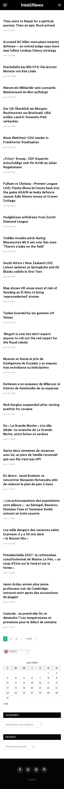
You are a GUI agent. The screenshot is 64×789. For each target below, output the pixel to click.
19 (24, 688)
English (12, 651)
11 (16, 683)
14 (40, 683)
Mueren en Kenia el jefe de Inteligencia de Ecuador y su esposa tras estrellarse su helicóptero (30, 363)
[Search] (59, 5)
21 (40, 688)
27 (32, 693)
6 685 (29, 639)
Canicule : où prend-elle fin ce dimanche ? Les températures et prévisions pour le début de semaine (30, 618)
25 (15, 693)
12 (24, 683)
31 (7, 698)
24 (7, 693)
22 (48, 688)
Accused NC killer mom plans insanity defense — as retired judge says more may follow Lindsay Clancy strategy (31, 46)
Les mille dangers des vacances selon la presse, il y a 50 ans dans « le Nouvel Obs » (31, 534)
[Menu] (5, 5)
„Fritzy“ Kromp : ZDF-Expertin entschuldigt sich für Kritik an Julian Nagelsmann (30, 163)
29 (48, 693)
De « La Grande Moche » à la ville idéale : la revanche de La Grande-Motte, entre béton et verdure (28, 430)
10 (7, 683)
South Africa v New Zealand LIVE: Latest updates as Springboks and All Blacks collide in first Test (31, 267)
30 (56, 693)
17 (7, 688)
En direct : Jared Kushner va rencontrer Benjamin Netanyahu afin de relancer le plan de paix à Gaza (30, 480)
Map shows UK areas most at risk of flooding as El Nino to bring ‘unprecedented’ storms (30, 292)
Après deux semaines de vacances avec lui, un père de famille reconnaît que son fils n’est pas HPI (30, 455)
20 (32, 688)
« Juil (5, 703)
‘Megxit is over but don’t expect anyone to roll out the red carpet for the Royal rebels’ (30, 338)
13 (32, 683)
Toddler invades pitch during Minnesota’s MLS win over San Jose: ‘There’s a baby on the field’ (30, 242)
